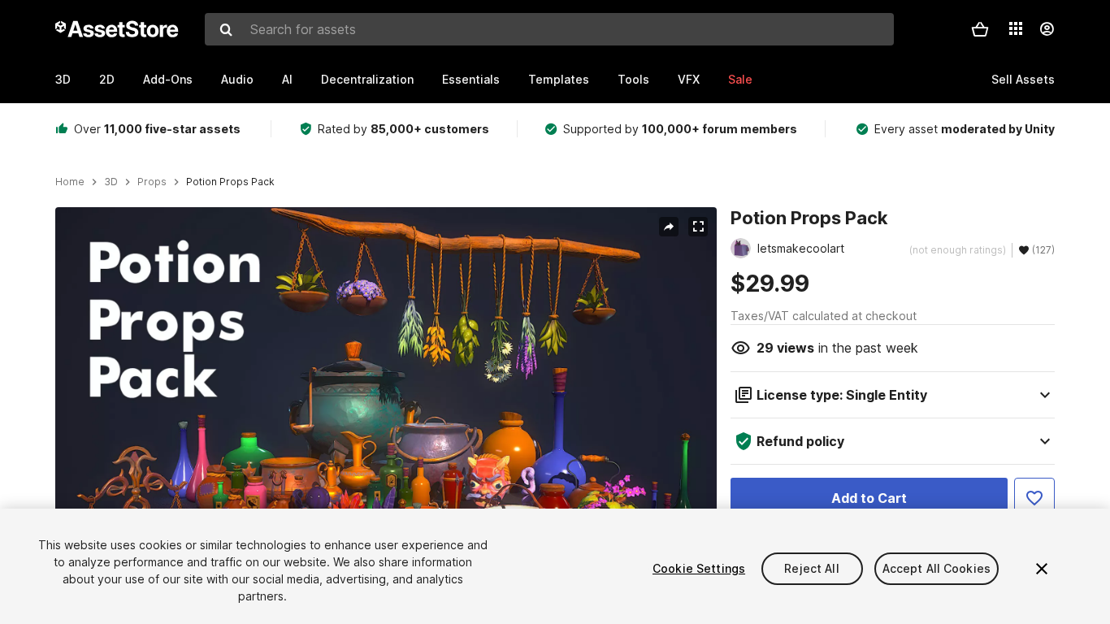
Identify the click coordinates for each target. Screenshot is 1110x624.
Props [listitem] (152, 182)
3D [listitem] (111, 182)
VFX (689, 79)
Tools (633, 79)
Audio (237, 79)
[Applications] (1015, 28)
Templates (558, 79)
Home (70, 182)
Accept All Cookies (936, 568)
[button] (980, 29)
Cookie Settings (699, 568)
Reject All (811, 568)
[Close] (1041, 569)
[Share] (669, 226)
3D (63, 79)
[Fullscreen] (698, 226)
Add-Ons (168, 79)
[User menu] (1046, 29)
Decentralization (367, 79)
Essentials (471, 79)
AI (287, 79)
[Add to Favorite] (1034, 498)
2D (107, 79)
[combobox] (549, 29)
